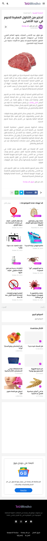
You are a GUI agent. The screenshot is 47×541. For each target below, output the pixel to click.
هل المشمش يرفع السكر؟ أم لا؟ (13, 347)
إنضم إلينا (20, 535)
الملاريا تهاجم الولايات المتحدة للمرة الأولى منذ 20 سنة (13, 295)
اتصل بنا (27, 535)
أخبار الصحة (27, 13)
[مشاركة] (6, 27)
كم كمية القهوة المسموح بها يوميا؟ (36, 370)
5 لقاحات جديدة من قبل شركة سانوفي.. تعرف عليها (14, 270)
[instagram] (21, 522)
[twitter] (26, 522)
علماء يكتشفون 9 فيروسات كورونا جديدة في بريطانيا (35, 295)
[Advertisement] (23, 427)
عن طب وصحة (25, 533)
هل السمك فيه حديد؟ (35, 346)
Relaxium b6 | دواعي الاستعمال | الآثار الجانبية (13, 370)
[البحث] (3, 3)
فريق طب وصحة (28, 181)
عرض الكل (7, 203)
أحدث (42, 307)
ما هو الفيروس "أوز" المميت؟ (36, 269)
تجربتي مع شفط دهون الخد (14, 392)
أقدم (4, 307)
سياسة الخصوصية (12, 533)
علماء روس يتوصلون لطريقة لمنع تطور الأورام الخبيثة (34, 223)
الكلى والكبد (33, 102)
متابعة (23, 490)
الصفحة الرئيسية (38, 13)
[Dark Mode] (8, 3)
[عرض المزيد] (12, 193)
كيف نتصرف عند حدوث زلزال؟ (14, 247)
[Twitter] (21, 193)
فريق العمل (36, 533)
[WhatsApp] (17, 193)
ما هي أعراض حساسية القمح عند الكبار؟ (35, 392)
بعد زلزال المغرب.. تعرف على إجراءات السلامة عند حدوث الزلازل (13, 223)
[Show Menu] (44, 3)
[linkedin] (16, 522)
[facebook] (31, 522)
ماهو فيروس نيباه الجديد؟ (34, 246)
